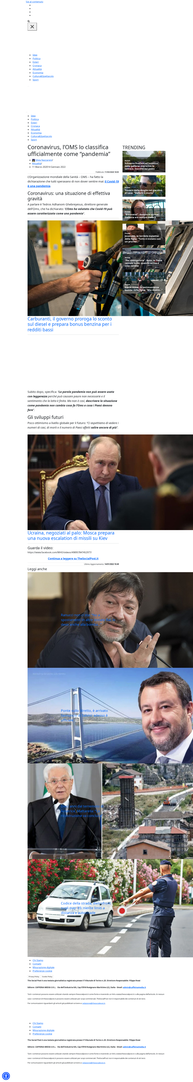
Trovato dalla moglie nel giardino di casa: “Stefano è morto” (143, 191)
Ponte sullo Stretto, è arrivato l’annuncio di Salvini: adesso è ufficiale (84, 715)
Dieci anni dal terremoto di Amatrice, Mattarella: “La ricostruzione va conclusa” (82, 811)
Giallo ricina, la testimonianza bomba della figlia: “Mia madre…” (143, 288)
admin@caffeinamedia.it (134, 987)
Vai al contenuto (34, 1)
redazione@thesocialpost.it (93, 1003)
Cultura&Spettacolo (43, 76)
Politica (36, 58)
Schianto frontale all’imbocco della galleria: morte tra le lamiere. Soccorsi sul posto (141, 166)
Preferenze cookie (42, 970)
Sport (36, 79)
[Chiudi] (32, 27)
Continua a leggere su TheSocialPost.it (73, 558)
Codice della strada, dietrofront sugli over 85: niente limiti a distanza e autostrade (86, 908)
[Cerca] (29, 21)
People (127, 233)
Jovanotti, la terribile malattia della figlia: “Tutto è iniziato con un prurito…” (143, 239)
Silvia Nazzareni (43, 160)
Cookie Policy (47, 977)
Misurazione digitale (43, 967)
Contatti (37, 963)
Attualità (37, 69)
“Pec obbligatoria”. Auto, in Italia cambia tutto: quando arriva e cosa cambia (143, 263)
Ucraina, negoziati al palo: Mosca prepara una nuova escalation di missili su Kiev (71, 535)
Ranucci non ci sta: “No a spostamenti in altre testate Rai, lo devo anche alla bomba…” (88, 620)
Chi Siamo (38, 960)
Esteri (36, 62)
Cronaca (37, 65)
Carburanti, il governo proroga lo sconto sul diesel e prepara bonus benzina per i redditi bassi (70, 324)
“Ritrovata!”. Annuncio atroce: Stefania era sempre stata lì (142, 216)
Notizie (127, 161)
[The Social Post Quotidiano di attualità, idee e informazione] (110, 41)
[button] (6, 1076)
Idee (35, 55)
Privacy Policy (34, 977)
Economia (38, 72)
